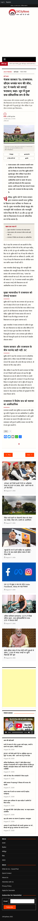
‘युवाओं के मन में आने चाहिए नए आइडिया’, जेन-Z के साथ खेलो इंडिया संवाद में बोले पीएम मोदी (17, 552)
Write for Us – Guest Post (10, 869)
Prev (9, 455)
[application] (19, 725)
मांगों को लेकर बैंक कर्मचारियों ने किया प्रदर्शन (16, 776)
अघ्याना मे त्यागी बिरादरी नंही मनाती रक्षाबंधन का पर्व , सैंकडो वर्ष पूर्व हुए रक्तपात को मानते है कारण (18, 827)
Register (8, 2)
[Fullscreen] (32, 732)
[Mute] (29, 732)
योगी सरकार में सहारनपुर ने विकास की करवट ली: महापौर (17, 784)
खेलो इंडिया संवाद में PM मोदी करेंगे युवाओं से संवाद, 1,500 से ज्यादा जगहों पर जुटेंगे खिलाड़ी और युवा (19, 652)
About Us (5, 877)
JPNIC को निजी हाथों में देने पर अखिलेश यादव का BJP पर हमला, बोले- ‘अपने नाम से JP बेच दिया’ (18, 485)
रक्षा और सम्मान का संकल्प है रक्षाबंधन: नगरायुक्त (17, 819)
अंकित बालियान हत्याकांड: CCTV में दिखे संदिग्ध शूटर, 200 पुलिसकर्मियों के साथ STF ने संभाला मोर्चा (18, 618)
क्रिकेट (4, 847)
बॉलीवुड (4, 851)
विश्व (3, 856)
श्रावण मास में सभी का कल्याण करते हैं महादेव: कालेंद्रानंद (16, 793)
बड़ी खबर (16, 72)
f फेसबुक (11, 154)
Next (28, 455)
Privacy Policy (6, 886)
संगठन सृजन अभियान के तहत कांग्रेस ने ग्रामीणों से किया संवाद (17, 802)
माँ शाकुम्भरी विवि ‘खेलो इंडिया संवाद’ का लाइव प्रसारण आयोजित (19, 811)
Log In (3, 2)
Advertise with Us (8, 882)
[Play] (6, 732)
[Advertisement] (19, 36)
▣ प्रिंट (26, 158)
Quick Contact (6, 873)
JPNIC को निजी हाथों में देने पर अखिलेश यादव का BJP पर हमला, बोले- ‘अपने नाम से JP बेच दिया (18, 755)
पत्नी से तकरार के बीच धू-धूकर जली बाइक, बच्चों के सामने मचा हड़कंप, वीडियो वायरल (18, 746)
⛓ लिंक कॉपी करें (11, 158)
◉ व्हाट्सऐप (27, 154)
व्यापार (3, 860)
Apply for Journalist (8, 890)
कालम (3, 843)
